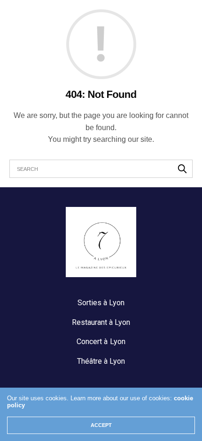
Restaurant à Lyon (101, 322)
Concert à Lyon (101, 341)
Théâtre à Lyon (101, 361)
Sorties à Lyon (101, 302)
